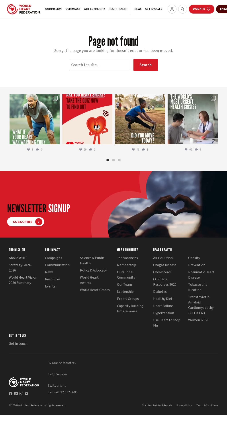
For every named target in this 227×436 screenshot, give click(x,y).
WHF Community (94, 9)
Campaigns (53, 258)
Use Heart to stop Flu (166, 323)
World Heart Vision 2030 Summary (23, 280)
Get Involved (153, 9)
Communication (57, 265)
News (138, 9)
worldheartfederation (34, 98)
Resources (53, 279)
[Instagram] (21, 393)
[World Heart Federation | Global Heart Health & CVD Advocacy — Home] (23, 9)
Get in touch (18, 343)
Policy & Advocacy (93, 270)
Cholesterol (162, 272)
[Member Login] (172, 9)
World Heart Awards (89, 280)
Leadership (125, 291)
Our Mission (53, 9)
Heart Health (118, 9)
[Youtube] (26, 393)
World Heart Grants (95, 289)
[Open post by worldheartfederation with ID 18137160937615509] (35, 119)
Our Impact (72, 9)
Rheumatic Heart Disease (201, 275)
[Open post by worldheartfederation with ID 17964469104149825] (193, 119)
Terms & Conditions (207, 405)
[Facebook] (10, 393)
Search (145, 65)
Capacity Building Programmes (130, 308)
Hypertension (163, 313)
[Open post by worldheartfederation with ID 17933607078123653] (87, 119)
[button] (108, 160)
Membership (126, 265)
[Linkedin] (16, 393)
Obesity (194, 258)
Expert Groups (128, 298)
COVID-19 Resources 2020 (164, 282)
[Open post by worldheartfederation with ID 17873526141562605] (140, 119)
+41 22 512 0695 (66, 392)
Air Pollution (163, 258)
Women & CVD (198, 320)
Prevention (196, 265)
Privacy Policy (184, 405)
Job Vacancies (127, 258)
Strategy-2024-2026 (20, 268)
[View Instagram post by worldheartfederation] (55, 140)
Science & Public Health (92, 261)
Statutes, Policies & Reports (157, 405)
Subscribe (23, 221)
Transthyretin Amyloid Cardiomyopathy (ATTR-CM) (200, 305)
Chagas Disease (164, 265)
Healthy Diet (162, 298)
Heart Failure (163, 305)
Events (50, 286)
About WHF (17, 258)
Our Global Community (126, 275)
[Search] (182, 9)
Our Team (124, 284)
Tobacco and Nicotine (197, 287)
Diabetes (160, 291)
